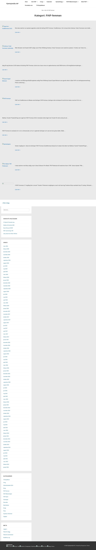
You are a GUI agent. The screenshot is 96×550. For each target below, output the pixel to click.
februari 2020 (6, 249)
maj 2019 (5, 268)
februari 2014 (6, 433)
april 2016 (5, 362)
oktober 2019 (6, 257)
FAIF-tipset (5, 496)
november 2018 (6, 285)
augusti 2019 (6, 263)
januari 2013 (6, 467)
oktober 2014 (6, 413)
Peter (4, 510)
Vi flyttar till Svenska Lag (8, 222)
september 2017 (6, 319)
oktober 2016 (6, 348)
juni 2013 (5, 453)
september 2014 (6, 416)
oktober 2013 (6, 444)
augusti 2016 (6, 353)
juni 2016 (5, 356)
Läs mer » (17, 32)
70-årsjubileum (40, 5)
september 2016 (6, 351)
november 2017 (6, 314)
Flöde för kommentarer (8, 534)
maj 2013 (5, 455)
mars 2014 (5, 430)
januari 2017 (6, 339)
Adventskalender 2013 (8, 485)
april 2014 (5, 427)
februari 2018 (6, 305)
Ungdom (5, 516)
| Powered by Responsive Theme (82, 545)
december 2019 (6, 251)
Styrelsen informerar (7, 513)
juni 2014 (5, 421)
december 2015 (6, 373)
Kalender (49, 1)
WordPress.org (6, 537)
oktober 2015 (6, 379)
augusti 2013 (6, 450)
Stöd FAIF (84, 1)
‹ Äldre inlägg (5, 203)
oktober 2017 (6, 317)
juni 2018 (5, 294)
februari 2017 (6, 336)
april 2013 (5, 458)
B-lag (4, 488)
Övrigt (4, 508)
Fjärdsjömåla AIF (12, 3)
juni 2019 (5, 266)
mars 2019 (5, 274)
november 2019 (6, 254)
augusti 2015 (6, 385)
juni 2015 (5, 390)
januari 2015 (6, 404)
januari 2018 (6, 308)
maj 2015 (5, 393)
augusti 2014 (6, 419)
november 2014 (6, 410)
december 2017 (6, 311)
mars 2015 (5, 399)
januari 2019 (6, 280)
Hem (26, 1)
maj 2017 (5, 328)
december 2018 (6, 283)
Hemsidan (5, 502)
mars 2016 (5, 365)
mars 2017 (5, 334)
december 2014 (6, 407)
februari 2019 (6, 277)
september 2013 (6, 447)
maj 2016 (5, 359)
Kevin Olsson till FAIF (8, 228)
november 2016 (6, 345)
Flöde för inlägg (6, 531)
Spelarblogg (59, 1)
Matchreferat (6, 505)
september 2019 (6, 260)
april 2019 (5, 271)
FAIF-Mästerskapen (71, 1)
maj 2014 (5, 424)
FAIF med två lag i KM (8, 230)
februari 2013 (6, 464)
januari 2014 (6, 436)
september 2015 (6, 382)
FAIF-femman (6, 491)
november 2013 (6, 441)
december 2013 (6, 438)
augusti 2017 (6, 322)
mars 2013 (5, 461)
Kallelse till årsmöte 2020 (8, 225)
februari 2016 (6, 368)
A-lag (41, 1)
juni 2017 (5, 325)
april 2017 (5, 331)
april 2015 (5, 396)
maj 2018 (5, 297)
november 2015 (6, 376)
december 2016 (6, 342)
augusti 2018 (6, 291)
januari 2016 (6, 370)
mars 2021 (5, 246)
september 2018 (6, 288)
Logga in (5, 529)
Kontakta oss (29, 5)
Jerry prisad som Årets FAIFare (10, 233)
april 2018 (5, 300)
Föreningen (5, 499)
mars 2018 (5, 302)
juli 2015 (5, 387)
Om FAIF (33, 1)
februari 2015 (6, 402)
